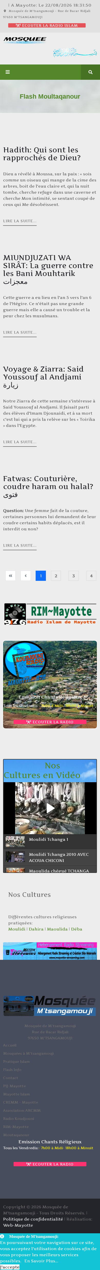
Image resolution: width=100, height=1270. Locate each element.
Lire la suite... (20, 221)
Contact (10, 1078)
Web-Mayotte (18, 1225)
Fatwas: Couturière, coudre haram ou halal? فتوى (48, 486)
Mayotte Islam (16, 1094)
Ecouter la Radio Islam (49, 25)
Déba (76, 929)
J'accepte (9, 1266)
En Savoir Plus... (41, 1260)
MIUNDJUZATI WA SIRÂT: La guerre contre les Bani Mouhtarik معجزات (48, 269)
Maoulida (57, 929)
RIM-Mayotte (15, 1126)
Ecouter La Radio (52, 722)
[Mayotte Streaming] (50, 951)
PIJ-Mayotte (14, 1086)
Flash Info (12, 1069)
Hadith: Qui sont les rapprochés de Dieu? (42, 154)
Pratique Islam (16, 1061)
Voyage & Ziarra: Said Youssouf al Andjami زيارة (43, 377)
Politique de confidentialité (33, 1219)
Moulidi (16, 929)
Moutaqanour (16, 1135)
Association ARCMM (22, 1110)
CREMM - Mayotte (20, 1102)
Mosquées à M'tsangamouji (28, 1053)
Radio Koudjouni (18, 1118)
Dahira (36, 929)
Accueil (9, 1045)
